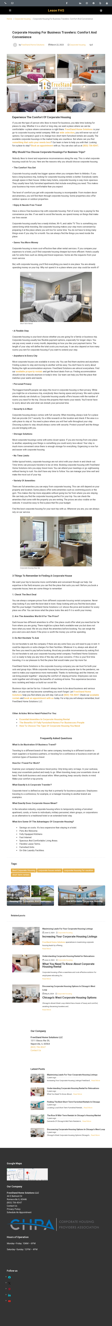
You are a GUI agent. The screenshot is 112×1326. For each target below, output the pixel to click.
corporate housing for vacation (78, 870)
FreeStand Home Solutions (32, 45)
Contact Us (36, 1050)
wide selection (67, 132)
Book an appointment (42, 145)
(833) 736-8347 (90, 145)
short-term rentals (21, 874)
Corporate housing (23, 19)
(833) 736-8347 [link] (38, 1047)
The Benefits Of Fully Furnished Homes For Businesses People (51, 722)
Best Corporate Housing (23, 870)
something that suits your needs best (31, 142)
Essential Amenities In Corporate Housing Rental (44, 719)
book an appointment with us (39, 698)
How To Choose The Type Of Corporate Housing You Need (49, 726)
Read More (46, 949)
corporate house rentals (49, 870)
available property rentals (29, 371)
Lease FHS (56, 10)
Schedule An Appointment (19, 1212)
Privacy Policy (13, 1209)
